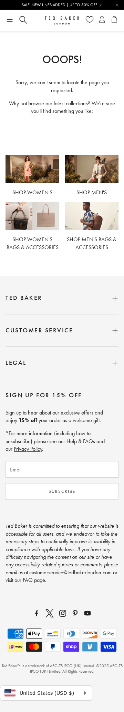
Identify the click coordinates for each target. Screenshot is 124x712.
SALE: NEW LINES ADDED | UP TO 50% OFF (59, 5)
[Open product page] (32, 169)
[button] (10, 20)
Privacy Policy (28, 448)
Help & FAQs (80, 441)
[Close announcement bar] (117, 5)
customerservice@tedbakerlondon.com (71, 572)
